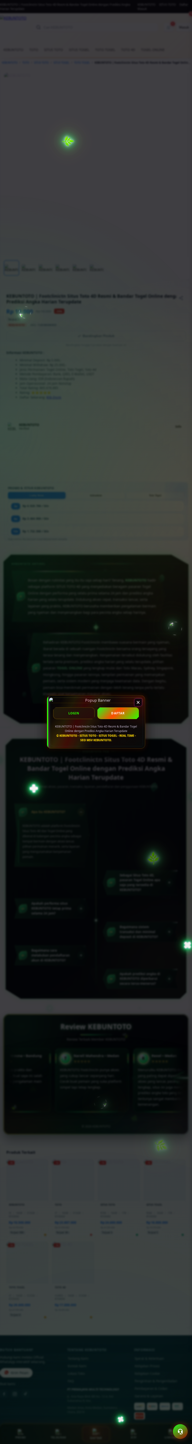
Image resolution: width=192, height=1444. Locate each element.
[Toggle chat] (180, 1431)
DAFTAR (118, 713)
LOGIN (74, 713)
